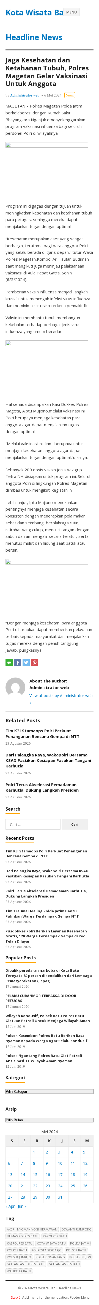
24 (60, 1185)
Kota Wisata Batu (51, 1243)
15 (35, 1174)
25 (73, 1185)
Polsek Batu (76, 1250)
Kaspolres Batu (19, 1243)
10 (60, 1163)
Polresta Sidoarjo (46, 1250)
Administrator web (24, 95)
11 (73, 1163)
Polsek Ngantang (50, 1257)
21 (23, 1185)
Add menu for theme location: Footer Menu (50, 1297)
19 (85, 1174)
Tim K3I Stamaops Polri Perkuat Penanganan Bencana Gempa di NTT (42, 733)
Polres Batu (17, 1250)
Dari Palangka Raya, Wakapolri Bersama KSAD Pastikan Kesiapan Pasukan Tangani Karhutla (48, 760)
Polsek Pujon (80, 1257)
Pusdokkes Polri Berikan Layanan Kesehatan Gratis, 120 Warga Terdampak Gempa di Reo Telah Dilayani (46, 936)
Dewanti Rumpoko (77, 1229)
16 (48, 1174)
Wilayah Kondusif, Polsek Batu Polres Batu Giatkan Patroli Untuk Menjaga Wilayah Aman (48, 1018)
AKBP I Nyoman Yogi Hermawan (32, 1229)
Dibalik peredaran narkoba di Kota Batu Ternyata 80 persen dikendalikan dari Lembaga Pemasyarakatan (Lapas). (49, 975)
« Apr (10, 1206)
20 (10, 1185)
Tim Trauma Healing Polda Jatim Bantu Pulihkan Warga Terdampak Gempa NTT (42, 913)
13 (10, 1174)
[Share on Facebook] (17, 662)
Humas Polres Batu (22, 1236)
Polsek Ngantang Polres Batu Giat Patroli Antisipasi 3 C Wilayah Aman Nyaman (44, 1058)
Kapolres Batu (55, 1236)
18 (73, 1174)
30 (48, 1197)
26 (85, 1185)
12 (85, 1163)
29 (35, 1197)
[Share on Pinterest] (34, 662)
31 (60, 1197)
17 (60, 1174)
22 (35, 1185)
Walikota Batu (19, 1271)
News (70, 95)
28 (23, 1197)
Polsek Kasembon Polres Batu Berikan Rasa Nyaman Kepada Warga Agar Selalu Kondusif (46, 1038)
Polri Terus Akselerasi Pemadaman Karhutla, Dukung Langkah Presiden (42, 787)
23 (48, 1185)
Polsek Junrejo (19, 1257)
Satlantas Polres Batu (26, 1264)
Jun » (22, 1206)
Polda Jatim (79, 1243)
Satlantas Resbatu (64, 1264)
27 (10, 1197)
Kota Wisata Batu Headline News (39, 24)
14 (23, 1174)
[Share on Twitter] (26, 662)
